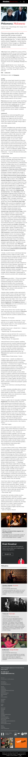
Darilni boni (3, 691)
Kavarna (2, 701)
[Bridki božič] (14, 640)
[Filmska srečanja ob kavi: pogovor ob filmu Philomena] (14, 520)
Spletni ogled (3, 722)
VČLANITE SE (8, 554)
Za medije (3, 727)
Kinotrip (2, 711)
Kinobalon (3, 709)
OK (20, 755)
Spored (2, 686)
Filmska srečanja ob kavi (6, 714)
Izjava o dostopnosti (5, 728)
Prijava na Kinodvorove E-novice (7, 690)
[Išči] (20, 2)
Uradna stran (7, 72)
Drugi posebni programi (6, 723)
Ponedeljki (3, 715)
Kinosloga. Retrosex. (5, 718)
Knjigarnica (3, 699)
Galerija (2, 700)
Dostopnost (3, 689)
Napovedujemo (4, 694)
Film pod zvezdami (4, 717)
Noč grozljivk (3, 719)
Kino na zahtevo (4, 696)
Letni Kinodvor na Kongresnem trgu (8, 720)
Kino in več (3, 707)
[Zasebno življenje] (14, 576)
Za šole (2, 710)
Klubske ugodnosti (4, 693)
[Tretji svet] (14, 604)
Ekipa (2, 705)
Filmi (2, 695)
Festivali (2, 713)
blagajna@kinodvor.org (7, 673)
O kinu (2, 704)
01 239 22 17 (5, 672)
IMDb (2, 72)
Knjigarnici (16, 75)
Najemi (2, 725)
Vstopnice (3, 687)
